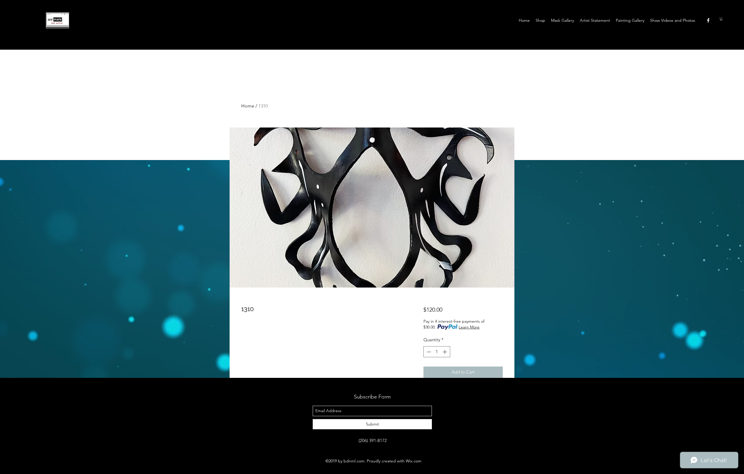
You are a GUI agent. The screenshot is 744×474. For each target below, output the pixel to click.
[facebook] (708, 20)
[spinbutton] (436, 351)
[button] (721, 19)
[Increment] (445, 351)
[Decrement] (428, 351)
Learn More (469, 327)
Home (247, 106)
